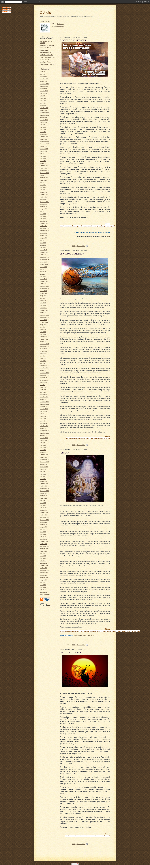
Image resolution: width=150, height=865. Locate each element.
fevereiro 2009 (44, 120)
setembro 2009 (44, 136)
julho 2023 (43, 536)
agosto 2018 (43, 394)
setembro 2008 (44, 108)
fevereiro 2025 (44, 548)
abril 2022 (42, 500)
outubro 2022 (43, 515)
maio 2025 (43, 556)
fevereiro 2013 (44, 235)
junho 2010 (43, 158)
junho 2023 (43, 534)
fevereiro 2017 (44, 351)
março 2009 (43, 122)
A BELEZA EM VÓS (45, 52)
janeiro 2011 (43, 175)
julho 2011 (42, 189)
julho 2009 (43, 132)
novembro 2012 (44, 228)
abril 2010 (42, 153)
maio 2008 (43, 98)
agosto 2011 (43, 192)
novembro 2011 (44, 199)
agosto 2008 (43, 105)
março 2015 (43, 295)
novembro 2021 (44, 488)
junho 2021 (43, 476)
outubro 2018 (43, 399)
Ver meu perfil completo (57, 26)
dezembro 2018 (44, 404)
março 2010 (43, 151)
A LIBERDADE (44, 50)
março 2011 (43, 180)
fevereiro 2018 (44, 380)
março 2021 (43, 469)
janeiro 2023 (43, 522)
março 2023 (43, 527)
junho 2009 (43, 129)
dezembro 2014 (44, 288)
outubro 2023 (43, 544)
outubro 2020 (43, 457)
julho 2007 (43, 74)
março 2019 (43, 411)
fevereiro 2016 (44, 322)
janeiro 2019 (43, 406)
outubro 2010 (43, 168)
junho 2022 (43, 505)
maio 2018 (43, 387)
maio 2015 (43, 300)
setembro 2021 (44, 483)
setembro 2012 (44, 223)
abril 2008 (42, 95)
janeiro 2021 (43, 464)
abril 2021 (42, 471)
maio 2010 (43, 156)
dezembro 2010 (44, 173)
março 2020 (43, 440)
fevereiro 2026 (44, 577)
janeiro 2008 (43, 88)
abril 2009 (42, 124)
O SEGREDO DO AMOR (47, 64)
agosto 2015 (43, 307)
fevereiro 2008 (44, 91)
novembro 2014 (44, 286)
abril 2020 (42, 442)
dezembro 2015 (44, 317)
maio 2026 (43, 585)
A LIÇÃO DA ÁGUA (45, 62)
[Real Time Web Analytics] (6, 8)
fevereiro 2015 (44, 293)
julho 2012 (43, 218)
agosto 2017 (43, 365)
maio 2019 (43, 416)
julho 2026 (43, 589)
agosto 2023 (43, 539)
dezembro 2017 (44, 375)
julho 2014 (43, 276)
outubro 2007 (43, 81)
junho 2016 (43, 332)
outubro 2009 (43, 139)
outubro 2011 (43, 197)
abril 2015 (42, 298)
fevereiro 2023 (44, 524)
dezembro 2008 (44, 115)
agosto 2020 (43, 452)
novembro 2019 (44, 430)
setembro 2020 (44, 454)
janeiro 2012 (43, 204)
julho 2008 (43, 103)
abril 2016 (42, 327)
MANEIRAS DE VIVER (46, 55)
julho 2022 (43, 507)
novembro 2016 (44, 344)
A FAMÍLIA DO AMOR (46, 59)
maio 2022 (43, 503)
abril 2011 (42, 182)
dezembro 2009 (44, 144)
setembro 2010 (44, 165)
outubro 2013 (43, 254)
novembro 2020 (44, 459)
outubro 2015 (43, 312)
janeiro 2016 (43, 320)
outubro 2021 (43, 486)
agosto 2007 (43, 76)
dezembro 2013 (44, 259)
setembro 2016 (44, 339)
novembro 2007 (44, 83)
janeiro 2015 (43, 291)
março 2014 (43, 267)
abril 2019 (42, 413)
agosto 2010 (43, 163)
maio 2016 (43, 329)
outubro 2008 (43, 110)
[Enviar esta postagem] (86, 246)
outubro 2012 (43, 226)
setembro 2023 (44, 541)
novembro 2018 (44, 401)
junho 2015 (43, 303)
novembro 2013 (44, 257)
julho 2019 (43, 421)
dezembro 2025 (44, 572)
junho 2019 (43, 418)
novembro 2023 (44, 546)
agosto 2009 (43, 134)
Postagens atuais (45, 594)
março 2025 (43, 551)
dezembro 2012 (44, 230)
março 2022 (43, 498)
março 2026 (43, 580)
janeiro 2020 (43, 435)
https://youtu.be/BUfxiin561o (83, 635)
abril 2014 (42, 269)
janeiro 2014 (43, 262)
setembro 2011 (44, 194)
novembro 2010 (44, 170)
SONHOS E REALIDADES (47, 45)
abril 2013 (42, 240)
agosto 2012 (43, 221)
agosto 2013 (43, 250)
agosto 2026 (43, 592)
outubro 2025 (43, 568)
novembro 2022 (44, 517)
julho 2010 (43, 161)
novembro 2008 (44, 112)
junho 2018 (43, 389)
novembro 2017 (44, 372)
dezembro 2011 (44, 202)
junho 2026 (43, 587)
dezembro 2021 (44, 491)
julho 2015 (43, 305)
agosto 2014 (43, 279)
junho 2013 (43, 245)
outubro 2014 (43, 283)
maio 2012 (43, 213)
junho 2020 (43, 447)
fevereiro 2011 (44, 177)
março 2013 (43, 238)
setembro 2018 (44, 397)
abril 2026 (42, 582)
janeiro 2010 (43, 146)
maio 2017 (43, 358)
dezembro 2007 (44, 86)
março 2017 (43, 353)
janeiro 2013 (43, 233)
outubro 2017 (43, 370)
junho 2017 (43, 361)
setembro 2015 (44, 310)
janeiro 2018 (43, 377)
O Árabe (60, 24)
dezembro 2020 (44, 462)
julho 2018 (43, 392)
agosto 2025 (43, 563)
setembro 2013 (44, 252)
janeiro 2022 (43, 493)
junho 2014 (43, 274)
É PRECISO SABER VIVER (47, 57)
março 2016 (43, 324)
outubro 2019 (43, 428)
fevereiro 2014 (44, 264)
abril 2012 (42, 211)
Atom (48, 605)
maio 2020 (43, 445)
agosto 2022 (43, 510)
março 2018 (43, 382)
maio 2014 (43, 271)
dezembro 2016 (44, 346)
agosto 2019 (43, 423)
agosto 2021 (43, 481)
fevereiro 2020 (44, 438)
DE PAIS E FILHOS (45, 47)
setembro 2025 (44, 565)
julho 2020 (43, 450)
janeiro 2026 (43, 575)
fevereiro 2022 (44, 495)
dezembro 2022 (44, 520)
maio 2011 (43, 185)
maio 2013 (43, 242)
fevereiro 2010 (44, 148)
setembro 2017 (44, 368)
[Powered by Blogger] (45, 600)
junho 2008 (43, 100)
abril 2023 (42, 529)
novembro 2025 (44, 570)
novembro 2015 (44, 315)
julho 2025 (43, 560)
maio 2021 (43, 474)
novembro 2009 (44, 141)
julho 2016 (43, 334)
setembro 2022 (44, 512)
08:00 (73, 246)
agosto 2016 (43, 336)
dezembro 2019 (44, 433)
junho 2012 (43, 216)
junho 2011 (43, 187)
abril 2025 (42, 553)
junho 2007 (43, 71)
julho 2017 (43, 363)
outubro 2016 (43, 341)
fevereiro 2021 (44, 466)
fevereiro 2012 (44, 206)
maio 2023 (43, 531)
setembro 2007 (44, 79)
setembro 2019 (44, 426)
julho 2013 (43, 247)
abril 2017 (42, 356)
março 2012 (43, 209)
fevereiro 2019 (44, 409)
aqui (108, 236)
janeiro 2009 (43, 117)
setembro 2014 (44, 281)
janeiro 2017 (43, 348)
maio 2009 (43, 127)
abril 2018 (42, 385)
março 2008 (43, 93)
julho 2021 (43, 479)
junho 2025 (43, 558)
